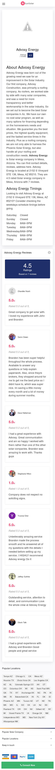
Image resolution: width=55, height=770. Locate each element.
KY (17, 692)
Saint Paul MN (43, 688)
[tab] (27, 253)
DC (46, 705)
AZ (5, 684)
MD (24, 717)
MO (11, 705)
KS (32, 688)
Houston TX (9, 680)
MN (18, 701)
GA (5, 692)
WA (5, 696)
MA (5, 705)
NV (31, 709)
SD (22, 705)
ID (50, 696)
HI (50, 692)
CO (5, 688)
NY (49, 709)
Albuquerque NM (11, 721)
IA (28, 713)
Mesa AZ (38, 676)
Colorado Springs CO (24, 684)
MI (5, 713)
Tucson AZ (28, 701)
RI (11, 696)
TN (49, 701)
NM (46, 713)
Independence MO (11, 717)
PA (45, 692)
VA (28, 705)
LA (34, 705)
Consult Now (28, 765)
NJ (40, 705)
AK (38, 684)
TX (11, 692)
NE (43, 701)
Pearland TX (9, 709)
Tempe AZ (8, 676)
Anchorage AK (28, 692)
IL (17, 705)
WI (26, 688)
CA (29, 676)
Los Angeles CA (41, 680)
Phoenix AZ (9, 701)
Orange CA (37, 713)
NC (39, 692)
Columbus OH (16, 688)
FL (38, 696)
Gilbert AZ (40, 709)
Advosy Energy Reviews (18, 252)
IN (33, 696)
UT (37, 701)
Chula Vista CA (24, 680)
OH (25, 709)
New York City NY (37, 717)
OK (44, 696)
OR (19, 709)
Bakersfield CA (21, 696)
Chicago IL (20, 676)
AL (10, 684)
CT (44, 684)
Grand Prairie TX (16, 713)
